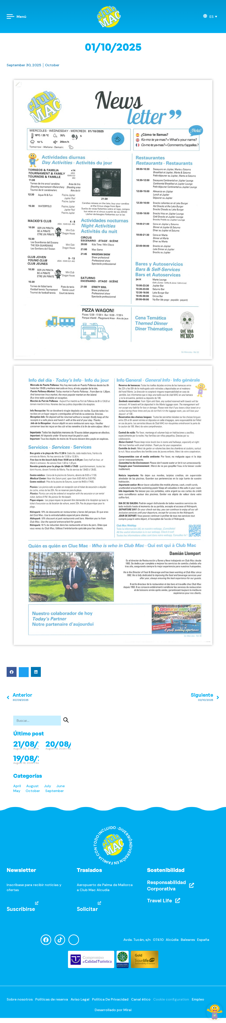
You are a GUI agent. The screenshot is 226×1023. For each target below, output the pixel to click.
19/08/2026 (35, 758)
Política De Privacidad (110, 999)
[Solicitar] (99, 903)
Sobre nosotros (20, 999)
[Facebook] (46, 939)
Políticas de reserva (51, 999)
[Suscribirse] (36, 903)
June (60, 786)
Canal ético (141, 999)
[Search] (66, 721)
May (16, 790)
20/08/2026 (68, 744)
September (54, 790)
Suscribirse (21, 909)
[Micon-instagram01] (73, 939)
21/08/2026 (35, 744)
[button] (213, 17)
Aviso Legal (80, 999)
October (52, 65)
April (17, 786)
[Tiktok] (60, 939)
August (32, 786)
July (47, 786)
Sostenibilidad (166, 870)
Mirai (127, 1010)
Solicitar (87, 909)
